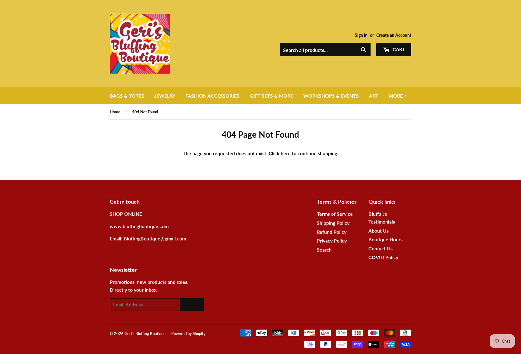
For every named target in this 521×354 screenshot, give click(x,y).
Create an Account (393, 35)
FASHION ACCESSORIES (212, 96)
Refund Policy (331, 232)
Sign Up (192, 304)
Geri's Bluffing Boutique (145, 333)
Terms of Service (335, 214)
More (396, 96)
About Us (378, 230)
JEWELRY (164, 96)
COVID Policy (383, 257)
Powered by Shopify (188, 333)
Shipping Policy (333, 223)
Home (115, 111)
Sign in (361, 35)
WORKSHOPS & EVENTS (331, 96)
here (286, 153)
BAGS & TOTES (127, 96)
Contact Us (380, 248)
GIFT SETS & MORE (271, 96)
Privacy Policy (332, 240)
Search (324, 249)
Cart (398, 49)
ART (373, 96)
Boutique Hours (385, 239)
